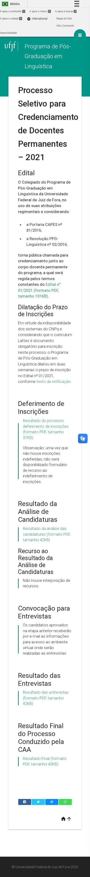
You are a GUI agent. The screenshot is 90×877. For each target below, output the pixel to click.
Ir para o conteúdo (12, 11)
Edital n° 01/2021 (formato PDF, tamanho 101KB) (39, 290)
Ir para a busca (65, 11)
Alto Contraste (65, 25)
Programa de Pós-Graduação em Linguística (47, 56)
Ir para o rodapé (10, 18)
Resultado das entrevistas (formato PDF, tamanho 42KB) (46, 698)
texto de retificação (53, 381)
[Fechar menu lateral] (80, 35)
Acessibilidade (8, 32)
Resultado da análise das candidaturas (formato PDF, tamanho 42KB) (47, 534)
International (37, 19)
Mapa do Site (64, 18)
